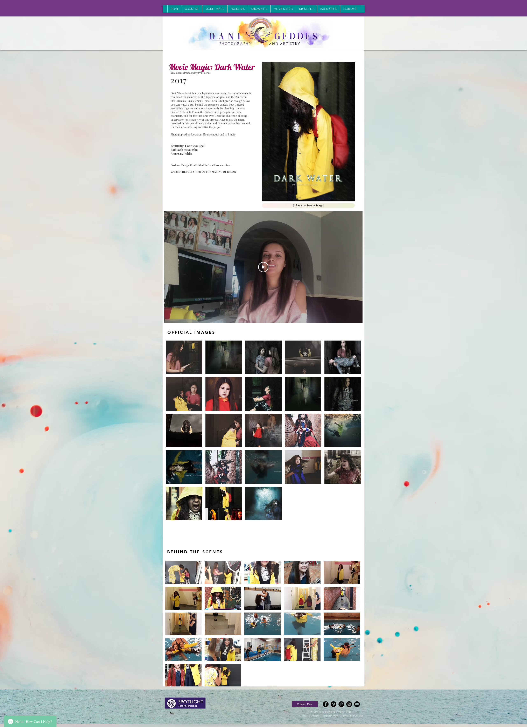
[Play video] (263, 267)
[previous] (173, 432)
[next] (353, 432)
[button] (184, 357)
